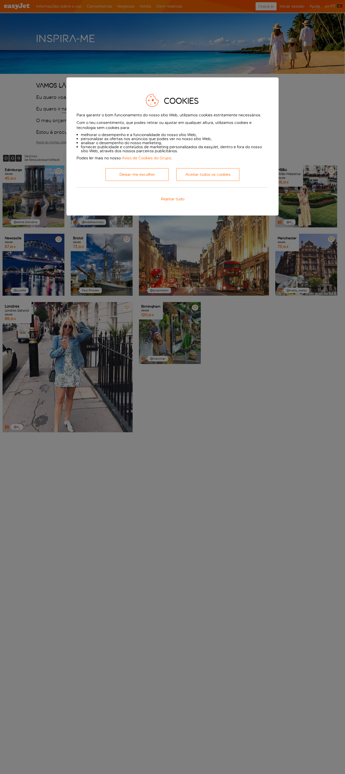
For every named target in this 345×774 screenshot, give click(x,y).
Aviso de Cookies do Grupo (146, 158)
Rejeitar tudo (172, 199)
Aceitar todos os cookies (208, 174)
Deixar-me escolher (137, 174)
